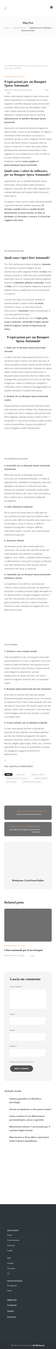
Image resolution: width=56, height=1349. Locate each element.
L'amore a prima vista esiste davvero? (28, 814)
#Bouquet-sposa (37, 775)
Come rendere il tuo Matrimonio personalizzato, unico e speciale (27, 1118)
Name (12, 1014)
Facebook (12, 1305)
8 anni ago (28, 90)
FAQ (8, 1258)
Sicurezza (11, 1245)
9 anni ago (20, 956)
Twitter (10, 1311)
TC (8, 1273)
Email (12, 1030)
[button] (28, 766)
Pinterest (11, 1316)
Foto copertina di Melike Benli (18, 766)
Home (7, 28)
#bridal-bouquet (41, 778)
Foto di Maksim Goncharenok (16, 458)
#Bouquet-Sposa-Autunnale (17, 778)
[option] (28, 932)
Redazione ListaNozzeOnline (14, 90)
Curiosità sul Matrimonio (31, 811)
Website (13, 1046)
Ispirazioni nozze (19, 28)
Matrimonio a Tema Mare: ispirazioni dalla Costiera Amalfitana (29, 1139)
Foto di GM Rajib (10, 644)
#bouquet (21, 775)
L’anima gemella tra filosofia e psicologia (25, 1100)
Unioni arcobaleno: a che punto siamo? (30, 1109)
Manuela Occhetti (10, 956)
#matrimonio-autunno (32, 782)
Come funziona (13, 1240)
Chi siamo (11, 1268)
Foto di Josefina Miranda (14, 251)
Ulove (9, 1290)
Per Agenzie (12, 1285)
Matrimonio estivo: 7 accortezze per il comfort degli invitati (29, 1128)
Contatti (10, 1263)
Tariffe (9, 1250)
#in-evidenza (11, 782)
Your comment (16, 987)
